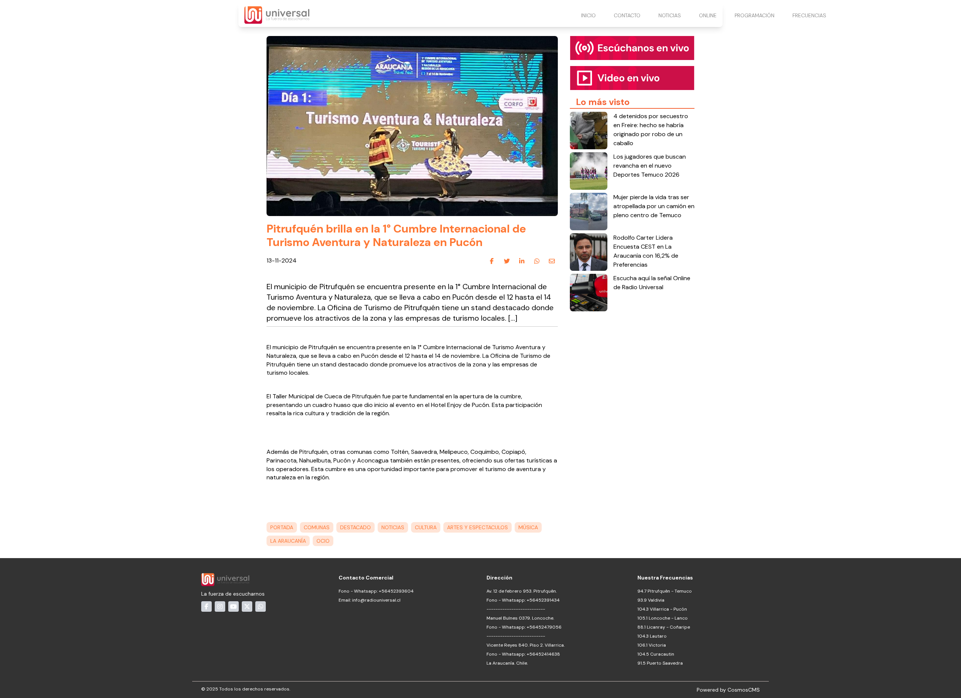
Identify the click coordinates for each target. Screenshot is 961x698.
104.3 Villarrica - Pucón (662, 609)
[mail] (552, 261)
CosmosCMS (744, 689)
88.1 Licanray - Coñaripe (663, 627)
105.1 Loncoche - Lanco (662, 618)
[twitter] (507, 261)
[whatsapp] (537, 261)
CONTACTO (627, 15)
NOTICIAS (669, 15)
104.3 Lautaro (652, 636)
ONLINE (708, 15)
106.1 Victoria (651, 645)
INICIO (588, 15)
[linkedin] (522, 261)
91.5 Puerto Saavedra (660, 663)
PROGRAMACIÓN (754, 15)
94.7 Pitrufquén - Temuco (664, 591)
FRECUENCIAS (809, 15)
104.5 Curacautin (655, 654)
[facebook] (492, 261)
